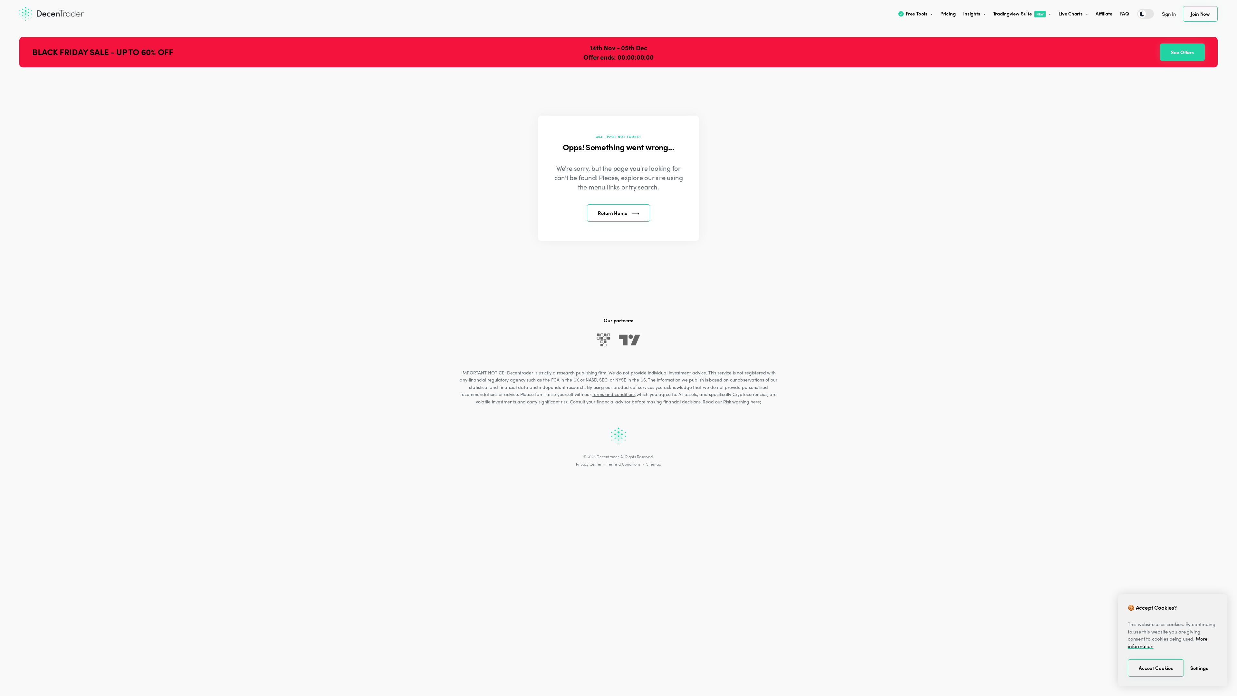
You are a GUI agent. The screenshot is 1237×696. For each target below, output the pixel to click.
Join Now (1200, 13)
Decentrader (607, 456)
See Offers (1182, 52)
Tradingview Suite (1018, 13)
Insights (971, 13)
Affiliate (1104, 13)
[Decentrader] (51, 14)
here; (756, 401)
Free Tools (916, 13)
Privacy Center (588, 464)
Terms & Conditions (623, 464)
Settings (1199, 668)
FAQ (1124, 13)
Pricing (947, 13)
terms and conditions (614, 394)
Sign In (1169, 13)
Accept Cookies (1156, 668)
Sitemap (653, 464)
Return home (612, 213)
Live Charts (1071, 13)
